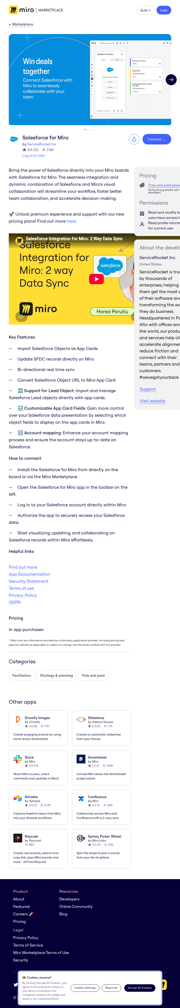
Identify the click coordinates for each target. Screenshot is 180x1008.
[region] (90, 988)
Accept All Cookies (140, 987)
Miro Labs (99, 840)
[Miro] (21, 10)
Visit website (152, 401)
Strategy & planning (56, 675)
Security (20, 960)
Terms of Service (28, 945)
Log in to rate (33, 155)
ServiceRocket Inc (41, 144)
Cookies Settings (85, 987)
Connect (157, 139)
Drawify (34, 722)
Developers (69, 899)
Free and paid (93, 675)
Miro (32, 761)
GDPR (15, 602)
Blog (63, 913)
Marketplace (50, 10)
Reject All (111, 987)
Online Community (76, 906)
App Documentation (29, 574)
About (18, 899)
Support (148, 389)
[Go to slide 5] (93, 129)
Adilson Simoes (102, 722)
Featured (21, 906)
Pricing (19, 921)
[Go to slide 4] (91, 129)
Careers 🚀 (23, 913)
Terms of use (21, 588)
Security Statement (29, 581)
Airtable (34, 801)
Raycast (35, 840)
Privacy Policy (23, 595)
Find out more (23, 567)
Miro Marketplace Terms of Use (41, 952)
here (71, 221)
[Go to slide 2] (87, 129)
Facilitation (22, 675)
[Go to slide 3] (89, 129)
